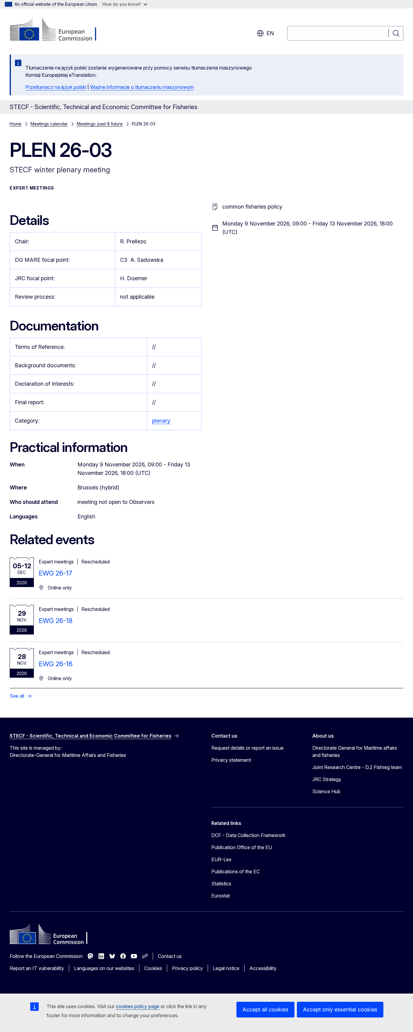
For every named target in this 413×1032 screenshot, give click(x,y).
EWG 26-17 (55, 573)
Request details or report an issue (247, 748)
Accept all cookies (265, 1009)
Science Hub (326, 791)
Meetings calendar (49, 123)
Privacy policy (187, 968)
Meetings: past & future (100, 123)
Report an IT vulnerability (37, 968)
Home (15, 123)
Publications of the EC (235, 871)
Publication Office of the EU (241, 847)
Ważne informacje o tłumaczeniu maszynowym (142, 87)
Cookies (153, 968)
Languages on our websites (104, 968)
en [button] (270, 33)
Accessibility (263, 968)
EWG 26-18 (56, 621)
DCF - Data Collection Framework (248, 835)
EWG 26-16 (56, 664)
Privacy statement (231, 760)
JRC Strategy (326, 779)
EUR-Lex (221, 859)
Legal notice (226, 968)
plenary (161, 420)
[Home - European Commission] (58, 30)
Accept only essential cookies (340, 1009)
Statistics (221, 884)
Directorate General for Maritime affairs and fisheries (354, 751)
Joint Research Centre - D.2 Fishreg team (357, 767)
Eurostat (220, 896)
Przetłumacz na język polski (55, 87)
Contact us (170, 956)
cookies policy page (137, 1006)
